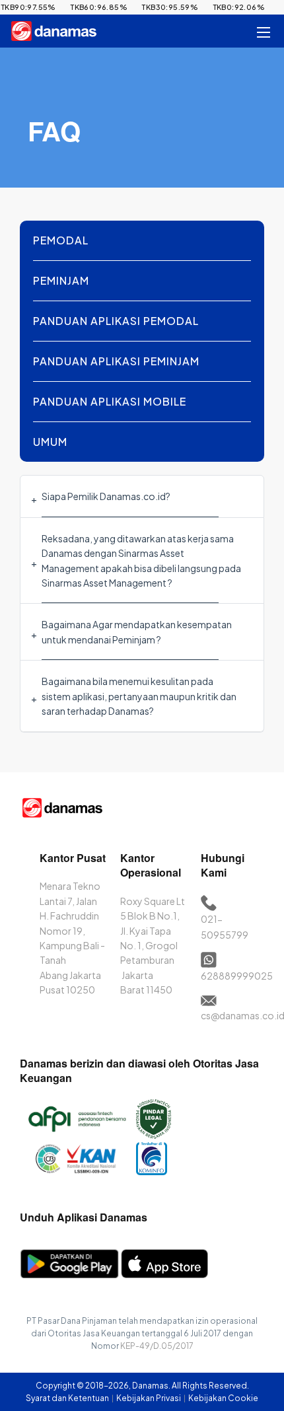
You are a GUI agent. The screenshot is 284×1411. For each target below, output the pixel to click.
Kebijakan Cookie (223, 1398)
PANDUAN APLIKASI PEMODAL (116, 321)
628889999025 (237, 976)
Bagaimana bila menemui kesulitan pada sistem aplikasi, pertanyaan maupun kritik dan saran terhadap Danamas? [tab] (139, 696)
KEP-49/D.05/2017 (157, 1346)
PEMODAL (61, 240)
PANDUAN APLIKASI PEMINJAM (116, 361)
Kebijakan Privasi (149, 1398)
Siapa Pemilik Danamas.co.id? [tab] (106, 496)
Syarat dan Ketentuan (68, 1398)
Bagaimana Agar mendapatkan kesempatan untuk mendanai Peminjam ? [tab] (137, 631)
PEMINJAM (61, 280)
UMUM (50, 442)
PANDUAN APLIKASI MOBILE (109, 401)
